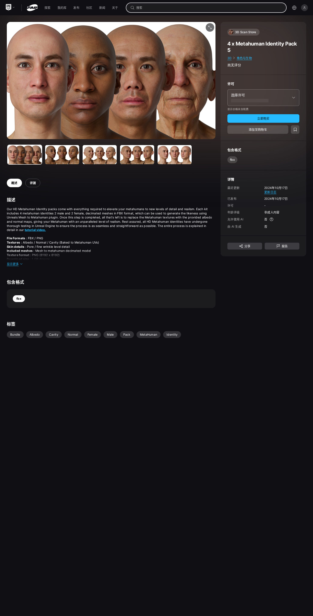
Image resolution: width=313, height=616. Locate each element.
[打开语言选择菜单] (294, 7)
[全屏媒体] (210, 27)
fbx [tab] (18, 298)
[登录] (304, 7)
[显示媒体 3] (137, 154)
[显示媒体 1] (62, 154)
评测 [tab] (33, 183)
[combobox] (209, 8)
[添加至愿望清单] (295, 129)
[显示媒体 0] (25, 154)
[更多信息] (271, 219)
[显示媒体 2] (100, 154)
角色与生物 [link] (244, 58)
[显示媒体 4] (175, 154)
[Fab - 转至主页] (32, 7)
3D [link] (229, 58)
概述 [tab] (14, 183)
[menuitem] (47, 7)
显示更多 (13, 264)
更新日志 (270, 192)
